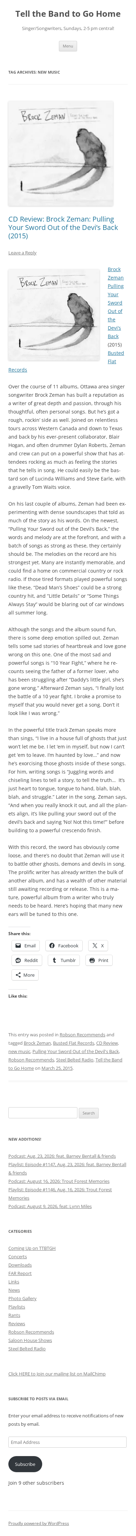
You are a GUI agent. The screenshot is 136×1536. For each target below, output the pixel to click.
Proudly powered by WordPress (38, 1523)
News (14, 1290)
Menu (68, 46)
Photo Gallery (22, 1298)
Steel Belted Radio (74, 1060)
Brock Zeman (37, 1043)
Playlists (16, 1307)
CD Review (107, 1043)
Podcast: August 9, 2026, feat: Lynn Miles (50, 1206)
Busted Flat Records (73, 1043)
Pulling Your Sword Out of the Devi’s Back (116, 311)
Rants (14, 1315)
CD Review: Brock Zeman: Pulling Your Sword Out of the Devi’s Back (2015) (63, 227)
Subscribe (25, 1464)
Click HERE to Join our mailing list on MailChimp (57, 1374)
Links (13, 1281)
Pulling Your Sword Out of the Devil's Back (75, 1051)
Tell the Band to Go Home (68, 13)
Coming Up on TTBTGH (32, 1248)
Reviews (16, 1323)
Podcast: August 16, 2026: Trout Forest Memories (58, 1181)
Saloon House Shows (30, 1340)
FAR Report (20, 1273)
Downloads (20, 1265)
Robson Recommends (82, 1034)
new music (19, 1051)
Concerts (17, 1256)
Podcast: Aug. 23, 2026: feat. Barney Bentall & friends (62, 1156)
